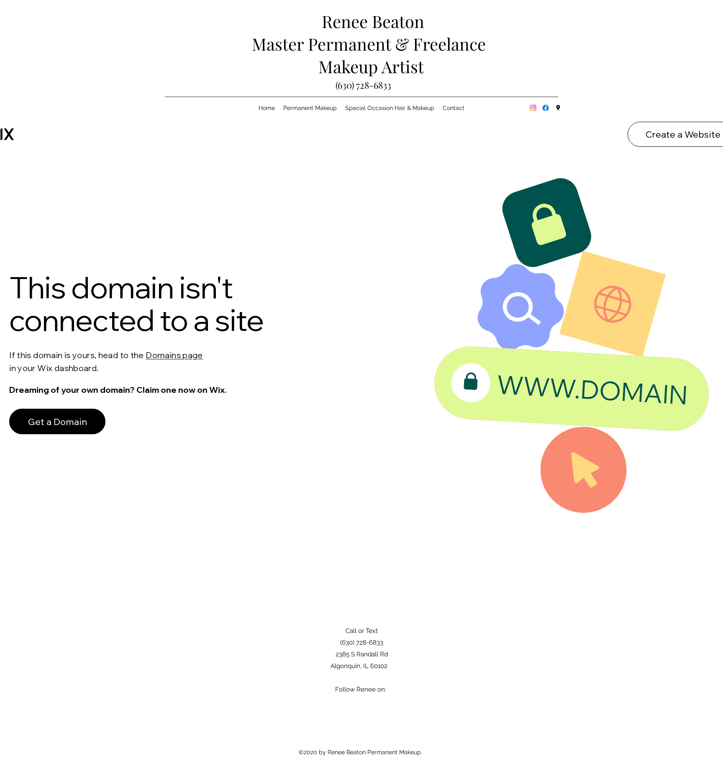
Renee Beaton (373, 21)
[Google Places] (558, 108)
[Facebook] (545, 108)
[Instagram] (533, 108)
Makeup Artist (373, 66)
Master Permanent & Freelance (373, 44)
